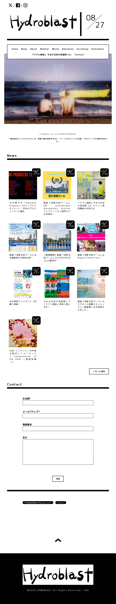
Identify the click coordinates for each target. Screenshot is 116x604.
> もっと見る (99, 371)
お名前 (27, 398)
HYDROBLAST (44, 590)
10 (77, 121)
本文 (25, 437)
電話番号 (27, 424)
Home (15, 49)
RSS (87, 590)
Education (68, 49)
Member (44, 49)
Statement (97, 49)
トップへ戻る (58, 540)
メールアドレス (31, 411)
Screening (82, 49)
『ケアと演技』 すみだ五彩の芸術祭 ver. (52, 54)
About (33, 49)
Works (55, 49)
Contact (79, 54)
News (24, 49)
